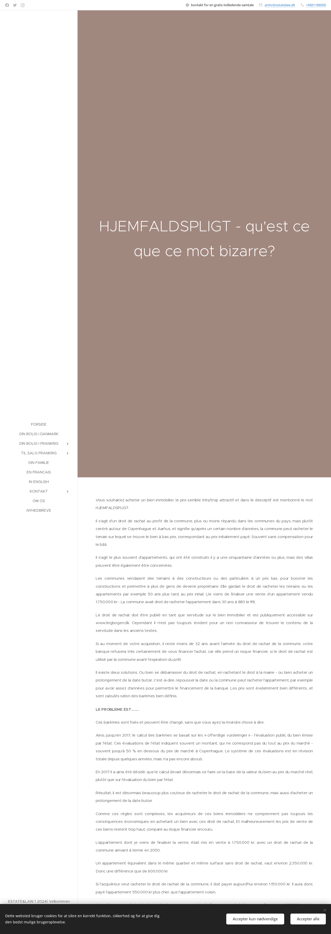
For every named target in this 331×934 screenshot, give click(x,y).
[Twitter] (15, 5)
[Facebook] (7, 5)
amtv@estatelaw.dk (280, 5)
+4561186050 (316, 5)
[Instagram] (22, 5)
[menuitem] (39, 424)
